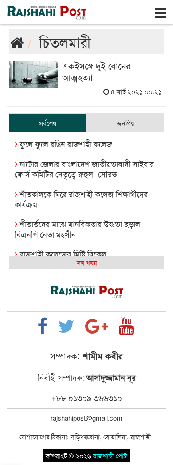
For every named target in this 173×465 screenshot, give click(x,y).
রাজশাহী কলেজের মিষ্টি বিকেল (61, 253)
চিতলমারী (65, 41)
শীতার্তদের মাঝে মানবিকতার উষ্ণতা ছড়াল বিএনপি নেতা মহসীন (77, 228)
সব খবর (87, 262)
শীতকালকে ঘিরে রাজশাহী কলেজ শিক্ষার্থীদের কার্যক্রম (81, 199)
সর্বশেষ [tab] (47, 122)
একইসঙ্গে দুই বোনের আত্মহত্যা (96, 71)
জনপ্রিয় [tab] (125, 122)
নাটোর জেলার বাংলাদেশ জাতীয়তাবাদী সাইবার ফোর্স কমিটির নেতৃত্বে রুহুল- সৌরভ (84, 168)
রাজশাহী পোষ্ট (110, 455)
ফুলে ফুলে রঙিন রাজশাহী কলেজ (64, 143)
